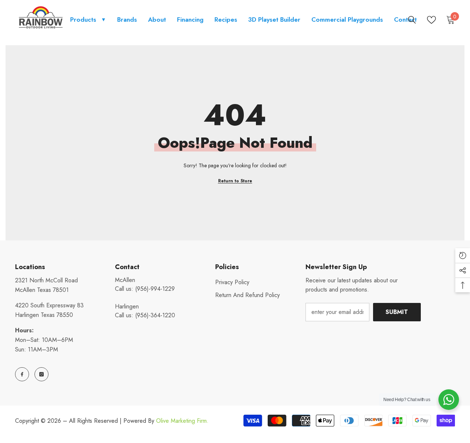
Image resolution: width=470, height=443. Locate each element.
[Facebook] (22, 374)
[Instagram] (41, 374)
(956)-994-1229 (155, 289)
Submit (397, 312)
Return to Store (235, 181)
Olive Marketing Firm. (182, 421)
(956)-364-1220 (155, 315)
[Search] (412, 20)
